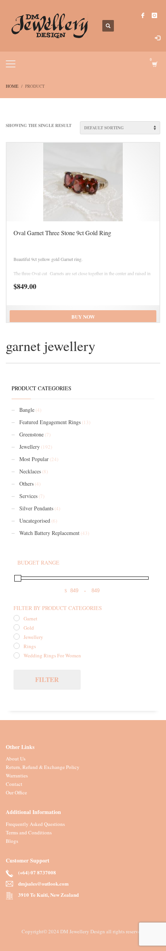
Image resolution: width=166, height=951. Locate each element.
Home (12, 86)
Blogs (12, 840)
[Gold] (17, 627)
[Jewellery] (17, 636)
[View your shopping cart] (154, 64)
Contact (14, 784)
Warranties (17, 775)
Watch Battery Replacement (49, 533)
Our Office (16, 792)
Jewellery (29, 446)
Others (26, 483)
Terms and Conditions (29, 832)
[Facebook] (143, 15)
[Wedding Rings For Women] (17, 655)
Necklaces (30, 471)
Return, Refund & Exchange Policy (43, 767)
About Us (15, 758)
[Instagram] (154, 15)
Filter (47, 679)
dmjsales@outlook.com (43, 883)
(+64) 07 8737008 (37, 872)
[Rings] (17, 646)
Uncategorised (34, 520)
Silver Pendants (36, 508)
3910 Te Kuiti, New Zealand (48, 895)
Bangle (26, 409)
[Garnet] (17, 618)
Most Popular (34, 459)
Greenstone (31, 434)
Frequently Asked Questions (35, 824)
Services (28, 496)
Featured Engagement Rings (50, 422)
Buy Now (83, 316)
